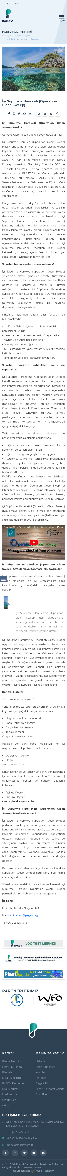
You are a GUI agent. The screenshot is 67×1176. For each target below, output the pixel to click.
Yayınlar (40, 1072)
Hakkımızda (9, 1094)
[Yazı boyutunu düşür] (51, 113)
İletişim (6, 1105)
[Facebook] (9, 113)
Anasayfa (6, 35)
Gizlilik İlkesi (9, 1100)
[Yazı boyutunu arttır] (45, 113)
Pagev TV (42, 1083)
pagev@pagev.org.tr (20, 1144)
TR (8, 3)
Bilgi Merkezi (10, 1089)
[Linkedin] (30, 113)
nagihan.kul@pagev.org (23, 915)
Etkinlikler (42, 1094)
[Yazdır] (57, 113)
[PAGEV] (7, 15)
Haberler (41, 1061)
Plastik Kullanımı (12, 1066)
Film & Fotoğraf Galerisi (50, 1089)
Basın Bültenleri (45, 1066)
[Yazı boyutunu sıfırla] (39, 113)
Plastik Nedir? (10, 1061)
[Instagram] (14, 113)
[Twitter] (19, 113)
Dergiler (41, 1077)
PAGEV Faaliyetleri (23, 35)
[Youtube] (24, 113)
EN (17, 3)
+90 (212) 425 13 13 (17, 1132)
